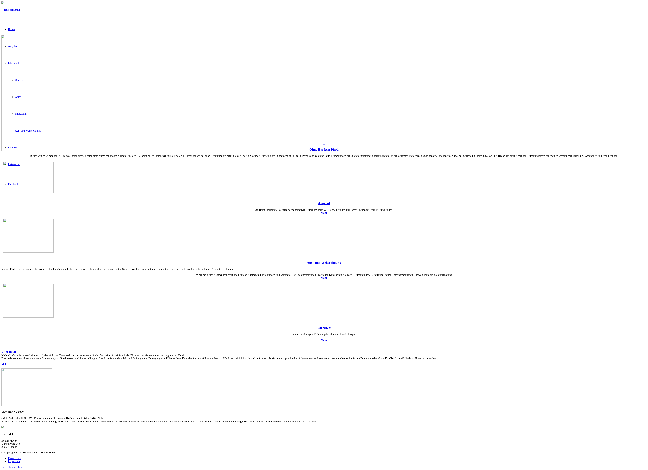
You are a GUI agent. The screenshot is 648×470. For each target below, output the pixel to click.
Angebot (324, 203)
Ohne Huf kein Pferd (324, 149)
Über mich (8, 352)
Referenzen (324, 327)
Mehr (324, 277)
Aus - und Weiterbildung (324, 262)
